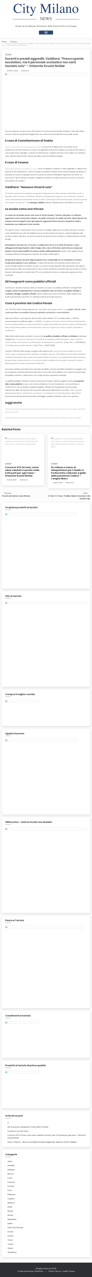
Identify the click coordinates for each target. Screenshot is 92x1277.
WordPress (12, 1252)
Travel (10, 1240)
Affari (10, 1161)
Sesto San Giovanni (15, 1227)
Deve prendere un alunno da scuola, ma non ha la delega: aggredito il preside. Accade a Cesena (43, 417)
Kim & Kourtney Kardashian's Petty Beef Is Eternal (28, 1127)
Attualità (11, 1165)
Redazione (25, 71)
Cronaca (8, 54)
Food (10, 1190)
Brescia (10, 1174)
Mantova (11, 1203)
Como (10, 1178)
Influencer (11, 1194)
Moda (10, 1207)
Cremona (11, 1182)
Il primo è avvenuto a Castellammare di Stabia (23, 147)
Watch (10, 1248)
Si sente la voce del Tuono (18, 1131)
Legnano (11, 1198)
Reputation (12, 1219)
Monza (10, 1215)
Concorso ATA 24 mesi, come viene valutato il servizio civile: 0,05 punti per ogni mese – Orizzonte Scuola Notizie (22, 471)
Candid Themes (68, 1271)
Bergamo (11, 1169)
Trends (10, 1244)
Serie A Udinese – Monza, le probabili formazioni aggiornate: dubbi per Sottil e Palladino (42, 1142)
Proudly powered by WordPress (31, 1271)
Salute (10, 1223)
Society (11, 1231)
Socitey (11, 1236)
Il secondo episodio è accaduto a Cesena (21, 168)
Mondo (10, 1211)
